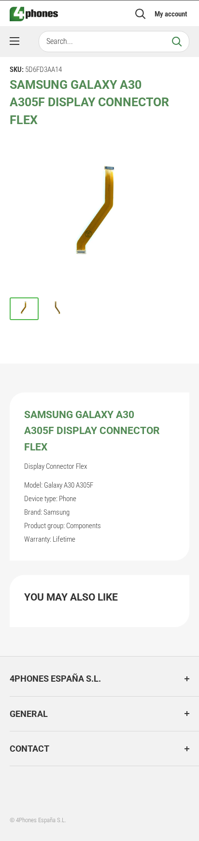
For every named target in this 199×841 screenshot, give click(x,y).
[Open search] (140, 14)
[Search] (177, 41)
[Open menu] (14, 41)
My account (171, 14)
